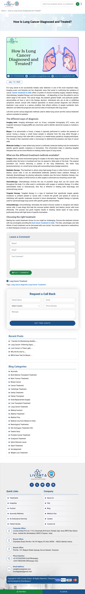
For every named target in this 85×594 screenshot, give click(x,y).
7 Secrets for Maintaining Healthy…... (24, 341)
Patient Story (15, 432)
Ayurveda (14, 371)
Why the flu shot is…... (19, 352)
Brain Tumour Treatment (20, 378)
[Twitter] (37, 485)
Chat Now (22, 592)
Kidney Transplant (17, 396)
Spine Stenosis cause (18, 442)
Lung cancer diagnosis (19, 285)
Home (3, 11)
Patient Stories (15, 524)
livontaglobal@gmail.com (22, 572)
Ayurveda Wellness (17, 514)
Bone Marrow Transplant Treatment (24, 375)
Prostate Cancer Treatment (20, 435)
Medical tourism (16, 410)
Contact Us (51, 524)
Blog (48, 508)
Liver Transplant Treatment (20, 403)
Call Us (64, 592)
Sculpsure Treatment (18, 439)
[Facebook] (32, 485)
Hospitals (13, 503)
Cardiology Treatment (18, 389)
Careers (50, 519)
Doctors (12, 508)
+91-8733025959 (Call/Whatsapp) (25, 558)
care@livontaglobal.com (22, 569)
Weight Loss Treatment (19, 453)
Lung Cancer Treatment (18, 281)
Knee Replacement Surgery (20, 400)
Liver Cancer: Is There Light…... (22, 348)
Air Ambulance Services (18, 519)
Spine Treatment (17, 446)
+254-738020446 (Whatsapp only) (25, 561)
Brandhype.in (26, 581)
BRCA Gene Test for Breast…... (21, 355)
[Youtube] (42, 485)
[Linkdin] (48, 485)
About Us (50, 498)
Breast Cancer (16, 382)
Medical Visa (15, 417)
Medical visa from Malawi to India (23, 421)
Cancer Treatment (17, 386)
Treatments (14, 498)
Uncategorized (16, 449)
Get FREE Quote (42, 323)
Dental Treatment (17, 393)
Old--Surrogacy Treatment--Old (22, 428)
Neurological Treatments (20, 424)
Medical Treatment (17, 414)
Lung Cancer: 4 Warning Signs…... (23, 345)
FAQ (48, 503)
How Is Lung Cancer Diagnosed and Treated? (24, 11)
